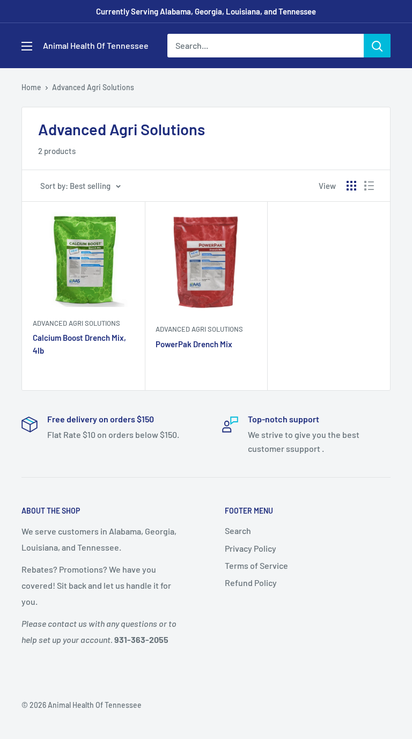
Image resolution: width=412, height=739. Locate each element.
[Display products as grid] (351, 186)
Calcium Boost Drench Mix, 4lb (79, 344)
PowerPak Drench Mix (194, 344)
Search (238, 530)
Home (31, 87)
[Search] (377, 45)
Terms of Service (256, 565)
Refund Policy (251, 582)
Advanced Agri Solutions (93, 87)
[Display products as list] (369, 186)
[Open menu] (26, 46)
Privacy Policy (250, 548)
